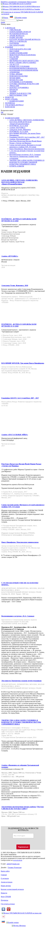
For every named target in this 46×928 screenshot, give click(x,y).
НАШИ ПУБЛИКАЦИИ (18, 53)
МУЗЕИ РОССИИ (16, 80)
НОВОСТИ (9, 97)
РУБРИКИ (9, 47)
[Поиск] (5, 18)
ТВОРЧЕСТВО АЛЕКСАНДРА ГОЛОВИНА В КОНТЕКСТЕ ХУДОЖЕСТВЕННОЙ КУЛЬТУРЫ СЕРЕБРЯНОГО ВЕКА (26, 162)
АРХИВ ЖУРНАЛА (16, 35)
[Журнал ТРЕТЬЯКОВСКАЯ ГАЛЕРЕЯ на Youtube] (20, 9)
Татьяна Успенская (14, 867)
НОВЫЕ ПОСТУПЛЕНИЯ (19, 66)
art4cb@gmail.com (13, 864)
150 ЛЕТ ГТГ (14, 64)
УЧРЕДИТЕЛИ (15, 30)
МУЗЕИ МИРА (15, 78)
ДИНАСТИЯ (14, 86)
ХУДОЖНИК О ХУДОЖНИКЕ (21, 82)
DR (2, 112)
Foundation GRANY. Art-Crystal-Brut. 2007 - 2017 (27, 137)
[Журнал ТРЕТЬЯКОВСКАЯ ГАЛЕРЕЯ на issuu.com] (21, 913)
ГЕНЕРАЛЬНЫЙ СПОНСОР (20, 32)
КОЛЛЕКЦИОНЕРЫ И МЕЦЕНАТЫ (23, 68)
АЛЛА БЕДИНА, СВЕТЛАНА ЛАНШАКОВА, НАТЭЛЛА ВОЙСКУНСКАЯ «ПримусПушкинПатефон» (27, 122)
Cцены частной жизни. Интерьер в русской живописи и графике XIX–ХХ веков (25, 146)
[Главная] (16, 4)
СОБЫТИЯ (13, 59)
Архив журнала (6, 882)
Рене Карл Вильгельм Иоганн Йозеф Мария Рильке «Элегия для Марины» (25, 142)
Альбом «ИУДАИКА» (17, 127)
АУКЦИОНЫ (14, 72)
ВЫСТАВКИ (14, 51)
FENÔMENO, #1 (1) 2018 (18, 131)
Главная (4, 875)
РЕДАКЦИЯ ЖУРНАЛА (18, 34)
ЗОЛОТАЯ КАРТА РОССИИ (20, 49)
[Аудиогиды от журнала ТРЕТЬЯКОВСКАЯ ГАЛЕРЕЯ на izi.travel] (23, 14)
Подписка (4, 900)
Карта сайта (5, 871)
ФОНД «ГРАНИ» (11, 99)
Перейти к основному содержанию (14, 2)
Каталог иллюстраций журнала (12, 889)
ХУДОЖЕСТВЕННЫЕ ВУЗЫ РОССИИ (24, 84)
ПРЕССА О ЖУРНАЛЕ (18, 41)
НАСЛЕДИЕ (14, 57)
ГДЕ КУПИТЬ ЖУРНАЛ (14, 105)
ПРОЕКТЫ (13, 89)
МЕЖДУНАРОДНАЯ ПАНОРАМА (22, 55)
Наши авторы (6, 886)
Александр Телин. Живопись (20, 129)
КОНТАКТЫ (10, 107)
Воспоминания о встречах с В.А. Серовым (25, 154)
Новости (4, 893)
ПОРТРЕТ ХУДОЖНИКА (19, 87)
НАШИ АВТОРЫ (16, 37)
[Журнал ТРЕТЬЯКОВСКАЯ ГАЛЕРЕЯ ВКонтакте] (20, 6)
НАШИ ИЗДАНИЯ (16, 101)
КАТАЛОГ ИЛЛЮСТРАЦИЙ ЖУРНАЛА (24, 39)
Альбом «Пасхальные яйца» (19, 139)
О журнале (5, 878)
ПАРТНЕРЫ (14, 43)
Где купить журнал (8, 904)
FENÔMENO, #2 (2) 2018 (18, 126)
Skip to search (31, 2)
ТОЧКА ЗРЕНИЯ (15, 74)
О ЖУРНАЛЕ (10, 28)
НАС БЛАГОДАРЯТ (17, 45)
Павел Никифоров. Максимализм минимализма (26, 149)
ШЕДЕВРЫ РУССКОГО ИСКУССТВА (24, 61)
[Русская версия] (11, 18)
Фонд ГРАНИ (6, 897)
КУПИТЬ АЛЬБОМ (16, 166)
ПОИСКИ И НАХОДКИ (18, 76)
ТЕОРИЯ (12, 91)
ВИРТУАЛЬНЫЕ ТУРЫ (18, 95)
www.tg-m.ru (17, 860)
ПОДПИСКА (10, 103)
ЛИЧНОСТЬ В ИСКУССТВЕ (20, 93)
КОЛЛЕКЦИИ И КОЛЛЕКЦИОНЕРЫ (23, 70)
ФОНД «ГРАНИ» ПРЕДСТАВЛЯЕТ (22, 62)
